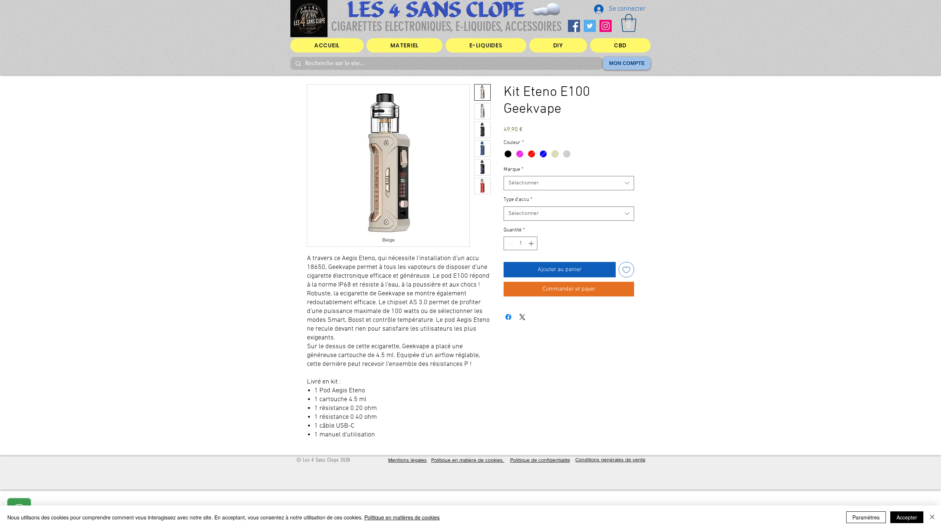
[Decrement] (509, 243)
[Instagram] (606, 26)
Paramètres (866, 517)
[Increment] (531, 243)
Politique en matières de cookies (402, 517)
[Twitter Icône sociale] (590, 26)
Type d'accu (518, 200)
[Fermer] (932, 517)
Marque (513, 169)
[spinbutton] (520, 243)
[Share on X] (522, 317)
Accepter (907, 517)
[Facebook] (574, 26)
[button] (628, 23)
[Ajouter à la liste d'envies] (626, 269)
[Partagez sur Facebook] (508, 317)
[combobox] (569, 183)
